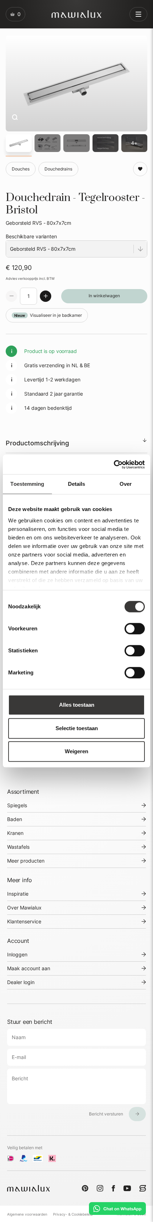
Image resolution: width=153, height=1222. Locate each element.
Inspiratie (17, 894)
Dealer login (21, 982)
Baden (14, 819)
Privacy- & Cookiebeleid (73, 1214)
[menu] (138, 14)
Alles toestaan (76, 705)
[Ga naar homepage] (76, 14)
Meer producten (25, 861)
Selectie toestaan (77, 728)
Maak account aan (28, 968)
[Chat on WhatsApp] (117, 1208)
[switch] (135, 628)
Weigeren (76, 751)
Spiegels (17, 805)
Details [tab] (76, 484)
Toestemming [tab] (27, 484)
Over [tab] (126, 484)
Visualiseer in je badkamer (48, 315)
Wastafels (18, 847)
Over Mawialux (24, 908)
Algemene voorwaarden (27, 1214)
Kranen (15, 833)
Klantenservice (24, 921)
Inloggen (17, 954)
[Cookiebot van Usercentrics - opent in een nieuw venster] (114, 464)
